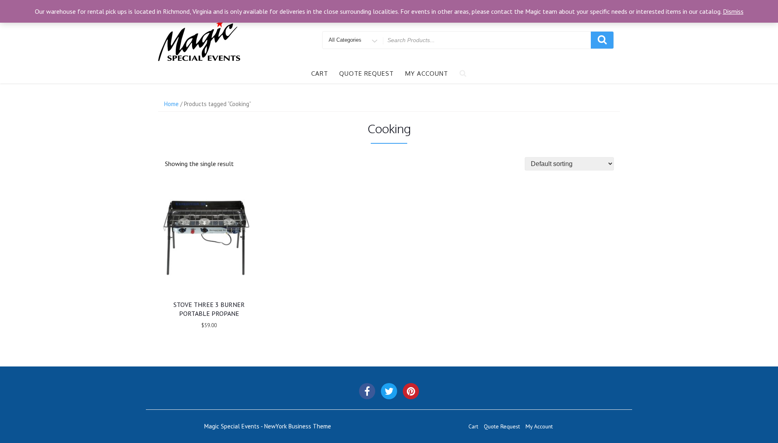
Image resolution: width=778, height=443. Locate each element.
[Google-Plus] (411, 391)
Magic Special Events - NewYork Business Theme (267, 426)
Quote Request (366, 73)
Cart (319, 73)
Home (171, 104)
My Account (426, 73)
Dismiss (733, 11)
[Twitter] (389, 391)
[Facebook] (367, 391)
